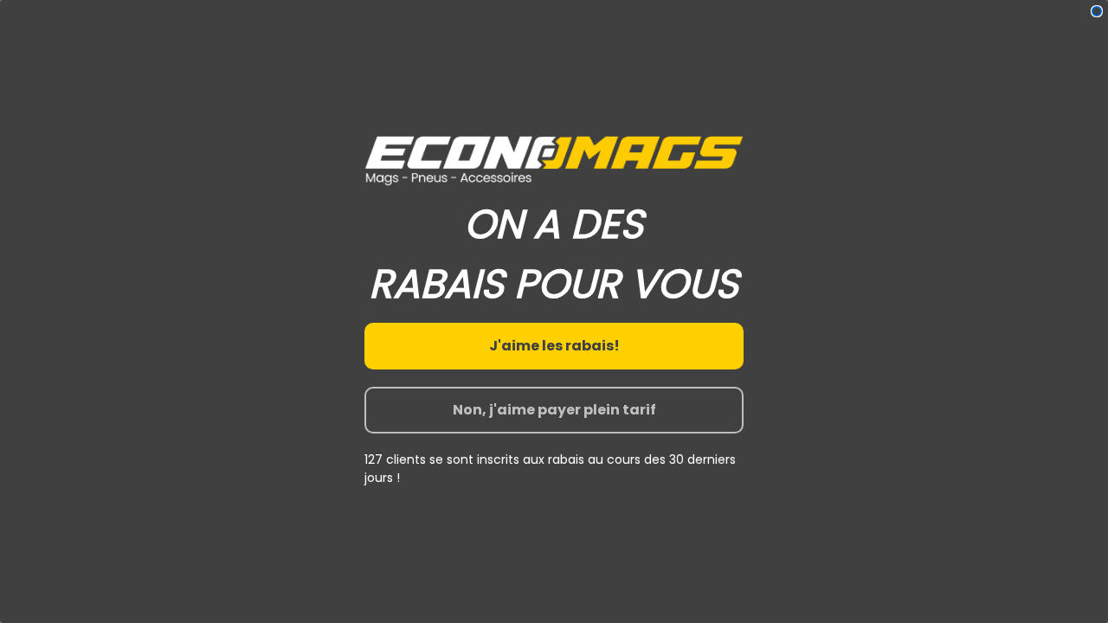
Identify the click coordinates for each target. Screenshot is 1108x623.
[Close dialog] (1096, 11)
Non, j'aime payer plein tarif (554, 410)
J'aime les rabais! (554, 346)
